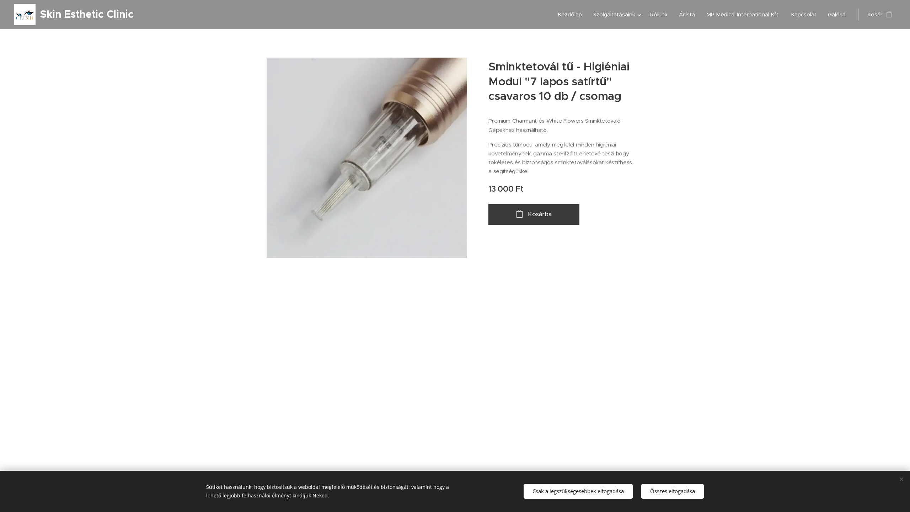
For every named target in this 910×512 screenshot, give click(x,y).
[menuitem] (572, 14)
